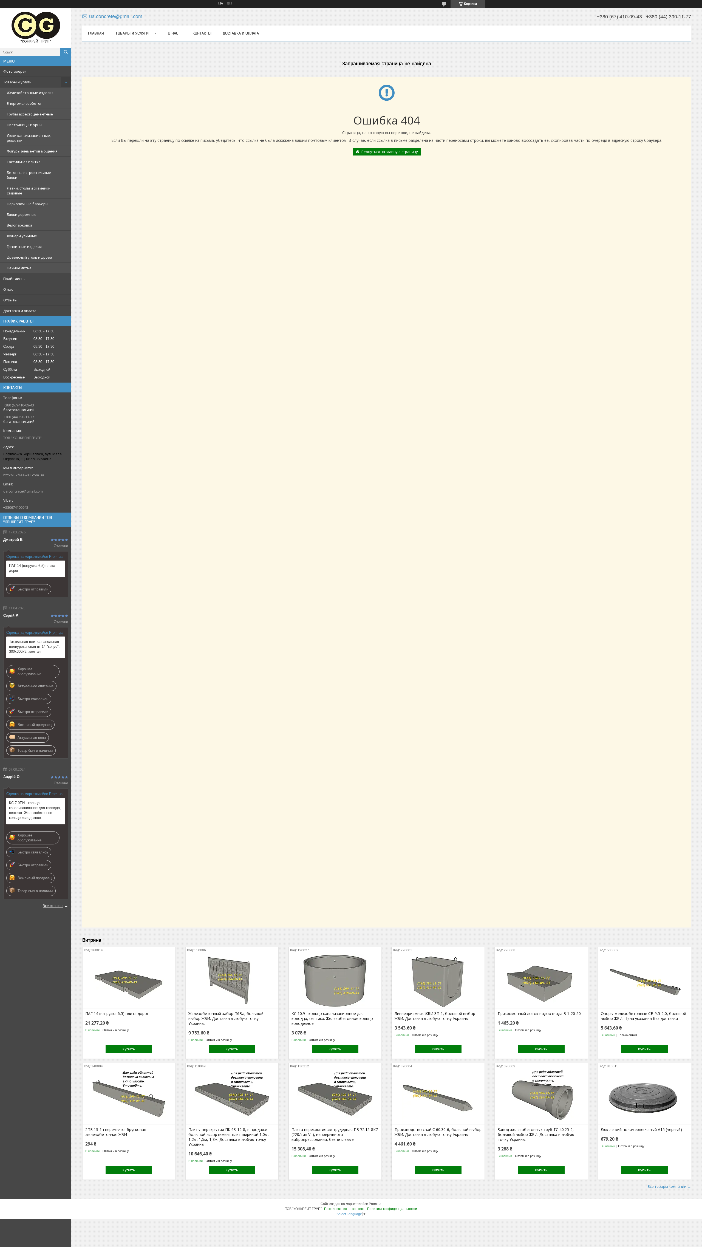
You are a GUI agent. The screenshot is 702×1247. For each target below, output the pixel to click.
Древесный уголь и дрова (29, 257)
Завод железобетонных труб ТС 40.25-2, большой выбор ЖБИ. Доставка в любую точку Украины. (536, 1134)
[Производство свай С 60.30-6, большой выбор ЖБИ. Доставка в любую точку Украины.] (438, 1096)
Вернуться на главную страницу (389, 151)
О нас (8, 289)
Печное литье (19, 267)
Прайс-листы (14, 278)
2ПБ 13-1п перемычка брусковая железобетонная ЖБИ (115, 1132)
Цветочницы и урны (24, 124)
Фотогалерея (15, 71)
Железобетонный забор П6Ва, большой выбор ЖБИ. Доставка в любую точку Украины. (226, 1018)
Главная (96, 33)
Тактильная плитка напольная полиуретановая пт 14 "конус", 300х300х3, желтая (34, 647)
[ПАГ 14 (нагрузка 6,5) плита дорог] (129, 980)
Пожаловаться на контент (344, 1209)
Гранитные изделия (24, 246)
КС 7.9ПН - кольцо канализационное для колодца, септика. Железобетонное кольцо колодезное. (35, 810)
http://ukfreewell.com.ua (23, 475)
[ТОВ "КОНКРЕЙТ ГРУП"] (35, 25)
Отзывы (10, 300)
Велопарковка (19, 225)
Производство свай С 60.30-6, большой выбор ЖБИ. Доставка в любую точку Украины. (438, 1132)
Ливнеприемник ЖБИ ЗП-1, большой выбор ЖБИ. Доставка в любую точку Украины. (435, 1016)
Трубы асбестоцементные (30, 114)
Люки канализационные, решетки (29, 138)
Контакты (202, 33)
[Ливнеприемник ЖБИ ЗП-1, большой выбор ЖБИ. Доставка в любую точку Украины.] (438, 980)
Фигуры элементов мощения (32, 151)
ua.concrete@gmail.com (23, 491)
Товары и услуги (17, 82)
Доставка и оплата (19, 310)
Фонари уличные (22, 235)
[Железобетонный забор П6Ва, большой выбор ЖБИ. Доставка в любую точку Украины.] (232, 980)
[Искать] (65, 52)
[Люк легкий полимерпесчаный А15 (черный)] (644, 1096)
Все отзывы (53, 905)
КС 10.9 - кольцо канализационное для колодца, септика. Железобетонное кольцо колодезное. (332, 1018)
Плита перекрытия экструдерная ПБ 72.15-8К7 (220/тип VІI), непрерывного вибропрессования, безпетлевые (334, 1134)
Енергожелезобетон (25, 103)
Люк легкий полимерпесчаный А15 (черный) (641, 1129)
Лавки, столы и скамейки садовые (28, 191)
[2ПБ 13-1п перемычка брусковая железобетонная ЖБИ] (129, 1096)
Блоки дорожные (21, 214)
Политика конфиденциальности (392, 1209)
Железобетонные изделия (30, 92)
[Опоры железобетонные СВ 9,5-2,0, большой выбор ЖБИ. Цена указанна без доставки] (644, 980)
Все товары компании (667, 1186)
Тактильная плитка (24, 161)
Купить (129, 1049)
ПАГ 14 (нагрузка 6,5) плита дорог (32, 568)
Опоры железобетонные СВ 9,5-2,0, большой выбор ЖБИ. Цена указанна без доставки (643, 1016)
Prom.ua (375, 1204)
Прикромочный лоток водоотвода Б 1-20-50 (539, 1013)
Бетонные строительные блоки (29, 175)
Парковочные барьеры (27, 203)
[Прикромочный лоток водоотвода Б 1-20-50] (541, 980)
